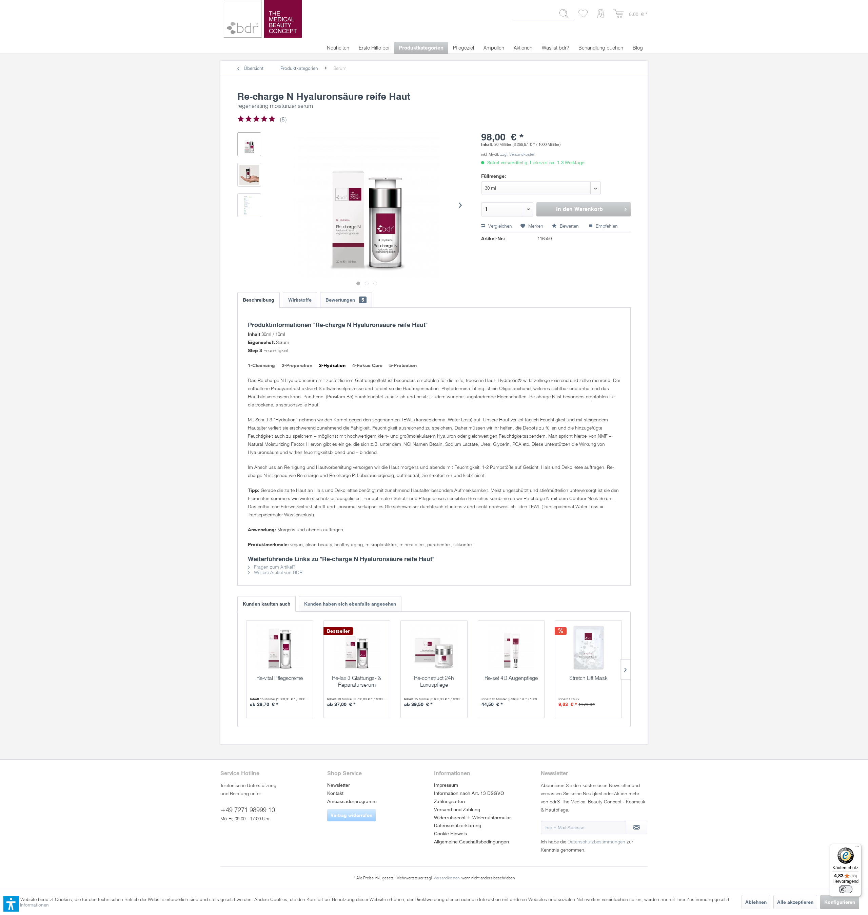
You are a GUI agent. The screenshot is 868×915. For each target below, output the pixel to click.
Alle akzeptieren (795, 902)
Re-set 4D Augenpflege (511, 678)
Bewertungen (345, 300)
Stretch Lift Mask (588, 678)
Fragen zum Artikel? (274, 567)
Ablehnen (756, 902)
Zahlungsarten (449, 801)
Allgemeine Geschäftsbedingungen (471, 841)
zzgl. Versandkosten (517, 154)
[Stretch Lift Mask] (588, 647)
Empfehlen (606, 226)
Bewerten (569, 226)
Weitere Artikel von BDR (277, 572)
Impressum (446, 785)
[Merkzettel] (583, 14)
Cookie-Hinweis (450, 833)
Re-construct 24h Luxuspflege (434, 681)
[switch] (845, 889)
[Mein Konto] (602, 14)
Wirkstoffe (300, 300)
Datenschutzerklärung (457, 825)
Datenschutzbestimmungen (596, 841)
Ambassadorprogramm (352, 801)
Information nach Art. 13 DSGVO (469, 793)
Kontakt (335, 793)
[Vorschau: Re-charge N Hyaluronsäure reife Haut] (249, 144)
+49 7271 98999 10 (247, 810)
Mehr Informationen (28, 905)
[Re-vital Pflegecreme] (280, 647)
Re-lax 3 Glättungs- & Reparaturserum (356, 681)
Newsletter (338, 785)
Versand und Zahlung (457, 809)
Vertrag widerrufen (351, 815)
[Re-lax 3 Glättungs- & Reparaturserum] (357, 647)
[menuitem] (543, 16)
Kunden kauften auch (266, 604)
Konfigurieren (839, 902)
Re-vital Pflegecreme (279, 678)
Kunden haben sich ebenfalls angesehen (350, 604)
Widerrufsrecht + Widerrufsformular (472, 817)
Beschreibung (258, 300)
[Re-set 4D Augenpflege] (511, 647)
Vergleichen (499, 226)
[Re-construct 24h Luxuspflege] (434, 647)
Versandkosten (446, 877)
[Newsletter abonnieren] (636, 827)
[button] (11, 904)
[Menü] (857, 848)
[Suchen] (564, 13)
